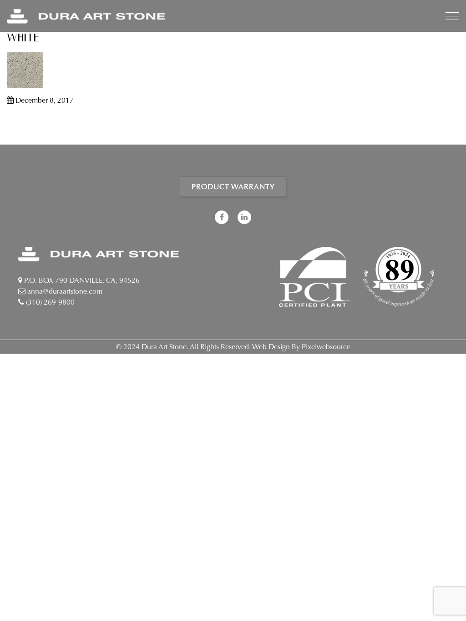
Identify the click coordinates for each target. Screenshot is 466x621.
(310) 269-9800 (49, 302)
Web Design (271, 346)
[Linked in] (244, 217)
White (23, 38)
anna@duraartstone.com (63, 291)
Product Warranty (233, 186)
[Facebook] (221, 217)
